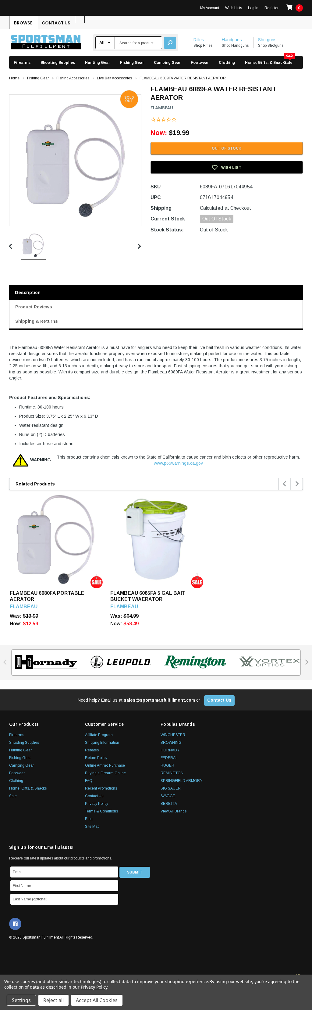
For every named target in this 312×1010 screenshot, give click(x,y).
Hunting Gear (97, 62)
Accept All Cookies (97, 1000)
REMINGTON (172, 773)
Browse (23, 23)
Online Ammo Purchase (105, 765)
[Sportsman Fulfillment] (46, 42)
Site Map (92, 826)
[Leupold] (119, 662)
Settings (21, 1000)
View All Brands (173, 811)
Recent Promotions (101, 788)
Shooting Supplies (58, 62)
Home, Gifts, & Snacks (266, 62)
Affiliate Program (99, 735)
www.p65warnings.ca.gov (178, 463)
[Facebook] (15, 924)
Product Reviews (33, 306)
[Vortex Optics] (268, 662)
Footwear (200, 62)
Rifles (198, 39)
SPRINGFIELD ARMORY (181, 781)
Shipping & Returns (36, 321)
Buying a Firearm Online (105, 773)
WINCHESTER (173, 735)
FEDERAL (169, 758)
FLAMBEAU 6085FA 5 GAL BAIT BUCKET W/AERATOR (147, 596)
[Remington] (193, 662)
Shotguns (267, 39)
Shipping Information (102, 742)
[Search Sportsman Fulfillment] (170, 43)
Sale (288, 62)
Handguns (232, 39)
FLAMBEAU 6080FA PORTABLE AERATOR (47, 596)
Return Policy (96, 758)
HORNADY (170, 750)
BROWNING (171, 742)
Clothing (227, 62)
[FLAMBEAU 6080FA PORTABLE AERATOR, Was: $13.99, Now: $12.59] (55, 539)
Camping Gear (167, 62)
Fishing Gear (132, 62)
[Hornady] (44, 662)
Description (28, 292)
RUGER (167, 765)
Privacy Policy (96, 803)
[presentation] (284, 484)
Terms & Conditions (101, 811)
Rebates (92, 750)
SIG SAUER (171, 788)
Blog (89, 819)
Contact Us (56, 23)
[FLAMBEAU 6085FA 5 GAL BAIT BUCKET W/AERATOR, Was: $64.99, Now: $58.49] (156, 539)
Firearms (22, 62)
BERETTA (169, 803)
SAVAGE (168, 796)
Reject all (53, 1000)
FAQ (88, 781)
